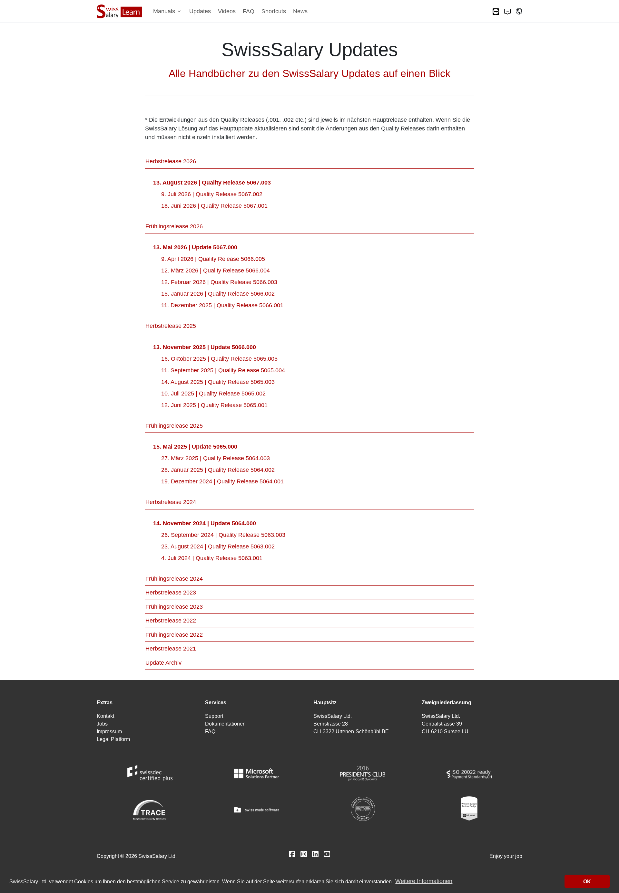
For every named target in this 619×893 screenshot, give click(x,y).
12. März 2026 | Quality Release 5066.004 (215, 270)
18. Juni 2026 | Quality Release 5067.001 (214, 206)
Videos (227, 11)
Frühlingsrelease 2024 (174, 578)
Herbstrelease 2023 (170, 592)
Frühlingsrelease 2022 (174, 635)
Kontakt (105, 716)
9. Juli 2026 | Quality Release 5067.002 (211, 194)
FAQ (248, 11)
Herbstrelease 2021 (170, 648)
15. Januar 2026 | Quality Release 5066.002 (218, 293)
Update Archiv (163, 663)
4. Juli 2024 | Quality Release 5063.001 (211, 558)
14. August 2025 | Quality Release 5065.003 (218, 382)
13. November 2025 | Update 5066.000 (204, 347)
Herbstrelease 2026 (170, 161)
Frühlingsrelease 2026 (174, 226)
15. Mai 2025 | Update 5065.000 (195, 446)
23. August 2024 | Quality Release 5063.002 (218, 546)
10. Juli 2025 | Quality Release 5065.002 (213, 393)
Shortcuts (273, 11)
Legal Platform (113, 739)
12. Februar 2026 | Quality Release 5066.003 (219, 282)
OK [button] (587, 881)
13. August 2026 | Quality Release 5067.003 (212, 182)
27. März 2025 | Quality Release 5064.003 (215, 458)
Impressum (109, 731)
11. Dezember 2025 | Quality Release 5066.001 (222, 305)
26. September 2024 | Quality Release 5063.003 (223, 535)
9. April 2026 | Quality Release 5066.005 (213, 259)
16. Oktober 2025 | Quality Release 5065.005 (219, 359)
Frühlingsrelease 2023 (174, 606)
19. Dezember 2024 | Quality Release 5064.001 (222, 481)
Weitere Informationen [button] (423, 881)
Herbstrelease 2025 (170, 326)
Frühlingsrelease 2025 (174, 426)
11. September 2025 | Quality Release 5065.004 (223, 370)
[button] (168, 11)
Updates (200, 11)
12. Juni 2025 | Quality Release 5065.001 (214, 405)
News (300, 11)
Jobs (102, 724)
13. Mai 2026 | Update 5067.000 (195, 247)
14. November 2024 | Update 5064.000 (204, 523)
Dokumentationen (225, 724)
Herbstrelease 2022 (170, 620)
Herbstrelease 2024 (170, 502)
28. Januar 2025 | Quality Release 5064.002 (218, 470)
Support (214, 716)
